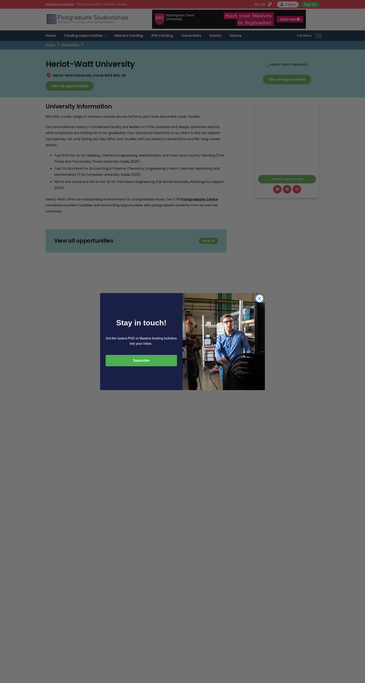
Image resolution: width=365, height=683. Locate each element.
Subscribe (141, 360)
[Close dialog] (259, 298)
